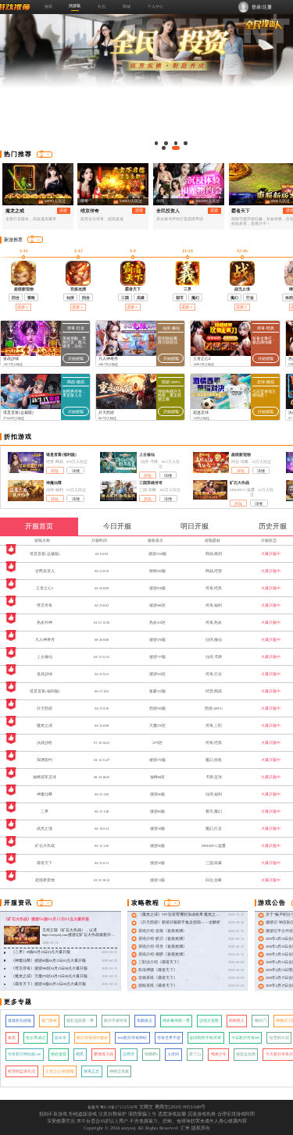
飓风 (80, 1054)
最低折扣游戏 (19, 1021)
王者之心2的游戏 (59, 1071)
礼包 (101, 6)
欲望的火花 (279, 1038)
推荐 (48, 6)
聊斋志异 (91, 1071)
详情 (76, 471)
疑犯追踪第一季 (80, 1021)
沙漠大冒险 (209, 1021)
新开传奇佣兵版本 (92, 1038)
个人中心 (155, 6)
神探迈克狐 (119, 1071)
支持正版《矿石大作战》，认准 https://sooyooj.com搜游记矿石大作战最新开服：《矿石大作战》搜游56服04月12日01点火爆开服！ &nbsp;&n (77, 938)
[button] (156, 143)
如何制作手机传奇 (205, 1038)
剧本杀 (60, 1038)
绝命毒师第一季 (176, 1021)
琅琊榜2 (151, 1054)
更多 (42, 154)
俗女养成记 (35, 1038)
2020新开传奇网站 (132, 1038)
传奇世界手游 (168, 1038)
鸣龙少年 (219, 1054)
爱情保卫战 (103, 1054)
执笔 (12, 1038)
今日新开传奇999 (245, 1038)
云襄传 (128, 1054)
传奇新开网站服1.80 (24, 1054)
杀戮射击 (144, 1021)
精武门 (260, 1021)
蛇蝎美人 (237, 1021)
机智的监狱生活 (21, 1071)
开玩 (55, 471)
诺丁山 (195, 1054)
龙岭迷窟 (58, 1054)
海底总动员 (245, 1054)
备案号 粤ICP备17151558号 (113, 1107)
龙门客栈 (49, 1021)
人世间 (173, 1054)
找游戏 (74, 5)
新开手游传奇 (115, 1021)
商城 (126, 6)
